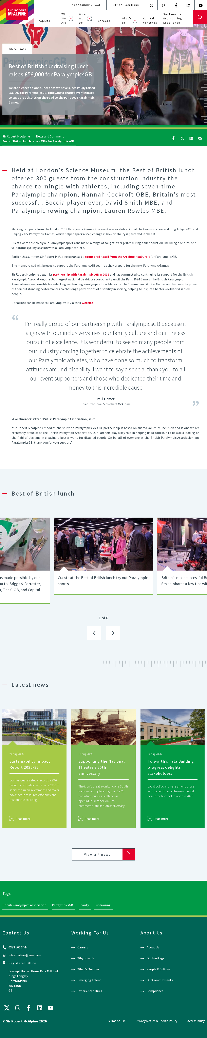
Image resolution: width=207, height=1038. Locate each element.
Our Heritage (156, 958)
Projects (43, 21)
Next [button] (113, 633)
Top (198, 1031)
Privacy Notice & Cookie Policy (156, 1021)
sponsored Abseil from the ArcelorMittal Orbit (117, 257)
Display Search (200, 17)
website (87, 303)
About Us (153, 947)
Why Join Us (85, 958)
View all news (97, 854)
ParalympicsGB (62, 905)
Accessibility (196, 1021)
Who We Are (64, 18)
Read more (23, 818)
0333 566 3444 (17, 947)
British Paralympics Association (24, 905)
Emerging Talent (89, 980)
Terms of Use (116, 1021)
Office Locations (126, 5)
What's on (126, 20)
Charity (84, 905)
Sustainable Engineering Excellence (172, 18)
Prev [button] (94, 633)
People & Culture (158, 969)
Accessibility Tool (86, 5)
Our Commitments (160, 980)
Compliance (155, 991)
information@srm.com (24, 955)
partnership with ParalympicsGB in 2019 (81, 274)
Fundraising (102, 905)
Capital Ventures (150, 20)
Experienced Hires (89, 991)
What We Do (83, 18)
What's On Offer (88, 969)
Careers (104, 21)
